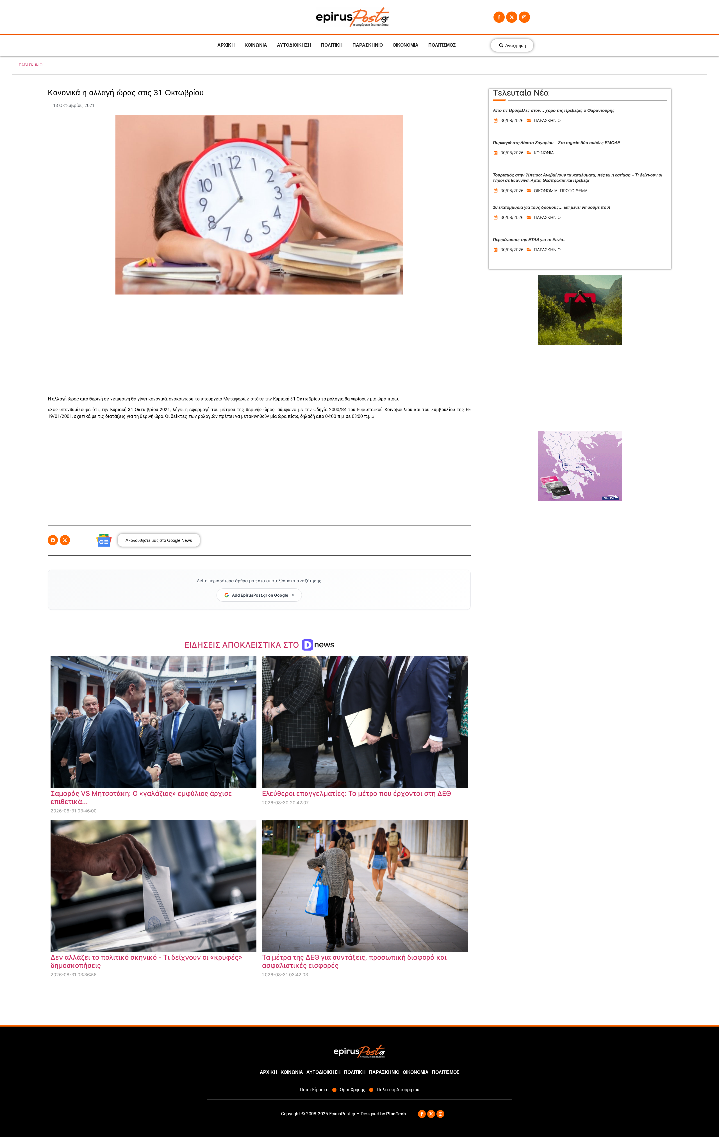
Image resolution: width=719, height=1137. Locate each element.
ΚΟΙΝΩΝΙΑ (256, 45)
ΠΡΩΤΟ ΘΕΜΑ (574, 190)
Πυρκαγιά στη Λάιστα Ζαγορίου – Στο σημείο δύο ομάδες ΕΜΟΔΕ (556, 142)
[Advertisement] (259, 345)
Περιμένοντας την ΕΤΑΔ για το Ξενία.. (529, 239)
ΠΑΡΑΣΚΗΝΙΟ (367, 45)
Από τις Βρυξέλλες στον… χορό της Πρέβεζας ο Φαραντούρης (554, 110)
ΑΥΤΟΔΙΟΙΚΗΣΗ (294, 45)
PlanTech (396, 1113)
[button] (53, 540)
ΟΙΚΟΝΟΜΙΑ (405, 45)
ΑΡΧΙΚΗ (226, 45)
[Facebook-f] (499, 17)
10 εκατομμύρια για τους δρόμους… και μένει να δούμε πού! (551, 207)
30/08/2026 (512, 120)
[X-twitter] (511, 17)
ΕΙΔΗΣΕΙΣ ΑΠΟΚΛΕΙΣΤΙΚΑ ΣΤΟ (243, 645)
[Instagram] (524, 17)
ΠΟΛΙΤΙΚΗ (332, 45)
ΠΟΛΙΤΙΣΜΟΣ (442, 45)
